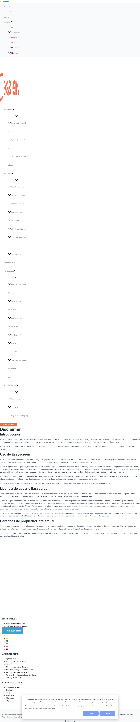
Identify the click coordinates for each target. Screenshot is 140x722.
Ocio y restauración (18, 237)
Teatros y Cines (17, 212)
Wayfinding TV (16, 335)
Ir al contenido (5, 1)
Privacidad (10, 695)
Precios (7, 377)
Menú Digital (11, 664)
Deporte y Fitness (17, 204)
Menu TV (14, 352)
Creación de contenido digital (18, 161)
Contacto (7, 17)
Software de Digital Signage (17, 127)
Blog (8, 693)
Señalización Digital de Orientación (19, 670)
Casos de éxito (9, 263)
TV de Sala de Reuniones (14, 305)
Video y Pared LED (13, 678)
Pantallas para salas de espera (17, 364)
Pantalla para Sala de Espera (17, 672)
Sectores (7, 173)
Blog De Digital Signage (20, 416)
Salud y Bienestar (17, 187)
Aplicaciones (9, 271)
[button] (12, 22)
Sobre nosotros (10, 385)
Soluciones (8, 110)
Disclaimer (10, 698)
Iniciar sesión (8, 12)
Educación (15, 221)
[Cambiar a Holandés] (7, 636)
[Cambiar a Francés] (7, 649)
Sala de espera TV (17, 318)
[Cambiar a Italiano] (7, 644)
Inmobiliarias (16, 246)
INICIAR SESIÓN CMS (13, 631)
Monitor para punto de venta (17, 667)
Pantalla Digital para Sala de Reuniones (21, 675)
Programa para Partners (15, 623)
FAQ (7, 701)
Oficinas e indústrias (18, 195)
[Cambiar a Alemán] (7, 646)
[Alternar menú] (12, 27)
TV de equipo (16, 327)
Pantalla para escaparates (16, 661)
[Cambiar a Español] (7, 638)
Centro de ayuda (9, 7)
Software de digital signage (17, 626)
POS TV (13, 343)
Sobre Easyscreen (17, 399)
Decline (107, 713)
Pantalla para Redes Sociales (17, 289)
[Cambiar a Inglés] (7, 641)
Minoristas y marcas (18, 229)
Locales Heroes (16, 254)
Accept (91, 713)
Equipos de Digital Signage (16, 144)
